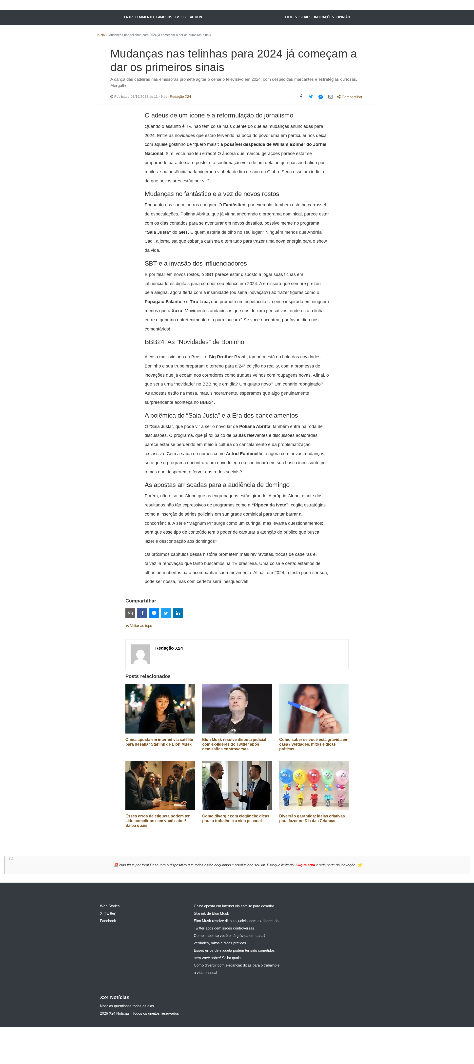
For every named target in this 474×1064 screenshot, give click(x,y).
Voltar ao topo (140, 625)
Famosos (164, 17)
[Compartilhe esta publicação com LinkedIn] (178, 613)
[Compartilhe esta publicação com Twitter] (311, 97)
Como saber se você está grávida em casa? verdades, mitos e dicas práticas (313, 744)
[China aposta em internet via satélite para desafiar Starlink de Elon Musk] (160, 708)
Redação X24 (180, 96)
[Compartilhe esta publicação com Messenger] (321, 97)
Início (101, 35)
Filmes (291, 17)
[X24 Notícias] (241, 18)
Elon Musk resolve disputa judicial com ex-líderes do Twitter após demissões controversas (234, 744)
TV (177, 17)
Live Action (191, 17)
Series (305, 17)
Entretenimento (139, 17)
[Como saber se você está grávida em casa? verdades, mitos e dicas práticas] (314, 708)
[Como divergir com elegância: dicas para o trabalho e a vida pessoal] (237, 785)
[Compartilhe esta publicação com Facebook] (301, 97)
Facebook (108, 921)
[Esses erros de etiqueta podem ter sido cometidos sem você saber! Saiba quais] (160, 785)
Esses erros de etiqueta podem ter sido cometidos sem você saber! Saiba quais (157, 821)
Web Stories (110, 906)
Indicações (324, 17)
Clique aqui (306, 865)
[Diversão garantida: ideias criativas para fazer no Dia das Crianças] (314, 785)
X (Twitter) (108, 913)
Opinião (343, 17)
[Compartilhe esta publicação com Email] (331, 97)
